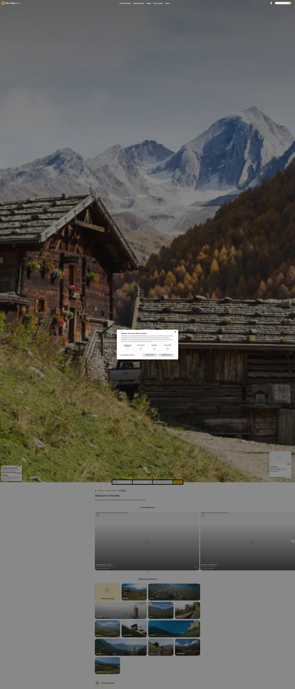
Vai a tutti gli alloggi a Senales (147, 362)
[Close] (175, 325)
